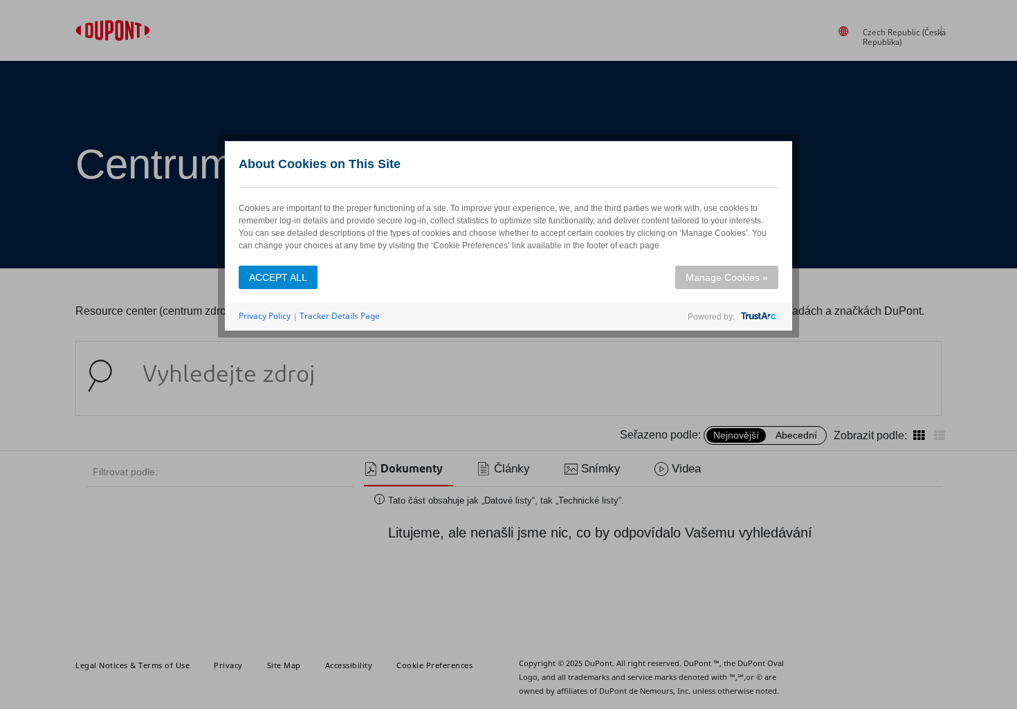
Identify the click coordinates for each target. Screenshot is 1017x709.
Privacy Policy (265, 316)
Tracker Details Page (340, 316)
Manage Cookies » (727, 277)
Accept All (278, 277)
